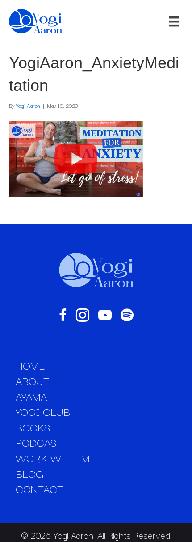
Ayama (31, 396)
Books (33, 427)
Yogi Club (43, 411)
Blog (29, 473)
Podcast (39, 442)
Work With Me (56, 457)
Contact (39, 488)
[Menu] (174, 21)
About (32, 380)
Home (30, 365)
